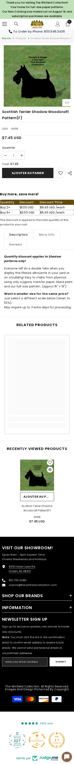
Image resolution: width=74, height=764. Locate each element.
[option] (37, 76)
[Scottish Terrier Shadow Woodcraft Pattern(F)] (37, 475)
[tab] (18, 234)
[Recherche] (16, 23)
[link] (61, 173)
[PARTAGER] (69, 173)
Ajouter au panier (28, 173)
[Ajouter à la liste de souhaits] (50, 462)
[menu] (4, 23)
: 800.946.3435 (54, 31)
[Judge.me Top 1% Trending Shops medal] (57, 740)
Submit (61, 661)
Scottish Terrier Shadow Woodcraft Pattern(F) (37, 508)
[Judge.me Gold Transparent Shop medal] (37, 740)
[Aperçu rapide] (50, 470)
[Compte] (58, 24)
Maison (6, 38)
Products (21, 38)
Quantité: (8, 148)
